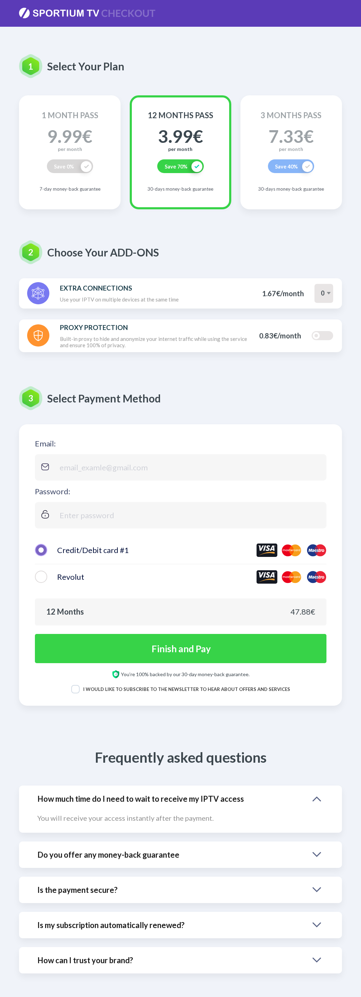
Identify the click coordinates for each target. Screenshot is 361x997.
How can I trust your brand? (85, 960)
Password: (52, 491)
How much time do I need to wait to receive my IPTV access (140, 799)
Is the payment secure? (77, 890)
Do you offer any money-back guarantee (108, 854)
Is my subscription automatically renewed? (110, 925)
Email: (45, 443)
